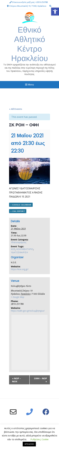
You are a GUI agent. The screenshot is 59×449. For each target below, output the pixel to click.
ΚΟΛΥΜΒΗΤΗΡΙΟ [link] (24, 249)
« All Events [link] (15, 108)
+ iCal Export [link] (17, 211)
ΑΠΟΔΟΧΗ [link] (29, 444)
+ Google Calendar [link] (20, 205)
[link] (55, 12)
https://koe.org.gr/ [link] (19, 269)
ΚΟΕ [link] (13, 249)
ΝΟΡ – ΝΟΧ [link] (16, 380)
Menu (30, 84)
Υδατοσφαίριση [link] (18, 242)
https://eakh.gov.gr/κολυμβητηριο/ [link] (28, 310)
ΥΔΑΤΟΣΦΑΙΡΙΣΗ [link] (19, 252)
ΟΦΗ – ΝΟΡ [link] (40, 380)
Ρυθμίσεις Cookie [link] (39, 439)
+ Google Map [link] (17, 297)
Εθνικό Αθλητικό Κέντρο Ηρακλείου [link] (29, 44)
